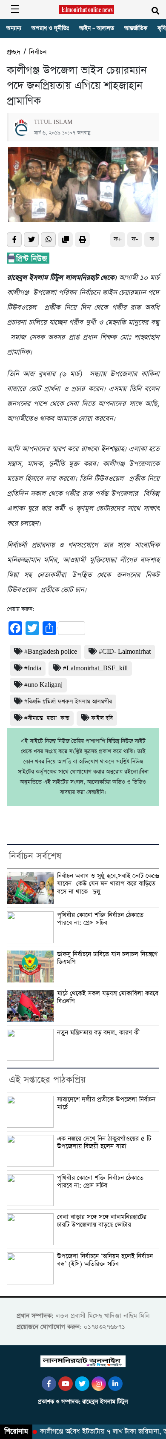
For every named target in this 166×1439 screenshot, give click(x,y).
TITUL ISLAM (53, 122)
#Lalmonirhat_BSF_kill (95, 668)
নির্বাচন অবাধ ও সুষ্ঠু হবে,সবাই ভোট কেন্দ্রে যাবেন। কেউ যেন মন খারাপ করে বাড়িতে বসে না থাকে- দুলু (108, 884)
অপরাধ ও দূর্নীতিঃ (50, 28)
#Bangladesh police (50, 652)
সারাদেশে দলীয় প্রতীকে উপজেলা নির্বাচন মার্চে (106, 1103)
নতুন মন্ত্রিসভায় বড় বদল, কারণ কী (98, 1032)
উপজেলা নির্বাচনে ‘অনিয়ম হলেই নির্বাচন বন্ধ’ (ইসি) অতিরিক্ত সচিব (105, 1260)
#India (32, 668)
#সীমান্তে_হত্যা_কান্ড (46, 718)
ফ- (135, 239)
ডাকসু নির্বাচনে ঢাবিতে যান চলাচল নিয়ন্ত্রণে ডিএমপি (107, 958)
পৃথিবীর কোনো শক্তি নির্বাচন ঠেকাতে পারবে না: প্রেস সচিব (100, 919)
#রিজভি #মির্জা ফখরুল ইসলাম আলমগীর (68, 702)
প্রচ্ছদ (13, 52)
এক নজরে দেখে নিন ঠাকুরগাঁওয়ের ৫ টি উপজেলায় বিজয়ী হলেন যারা (104, 1143)
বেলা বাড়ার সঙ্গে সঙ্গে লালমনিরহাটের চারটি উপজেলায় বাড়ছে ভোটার (101, 1221)
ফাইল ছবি (102, 718)
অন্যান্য (13, 28)
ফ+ (118, 239)
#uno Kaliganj (43, 685)
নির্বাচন (38, 52)
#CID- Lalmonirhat (125, 652)
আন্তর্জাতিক (135, 28)
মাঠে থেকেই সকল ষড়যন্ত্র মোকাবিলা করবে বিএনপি (107, 997)
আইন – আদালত (96, 28)
